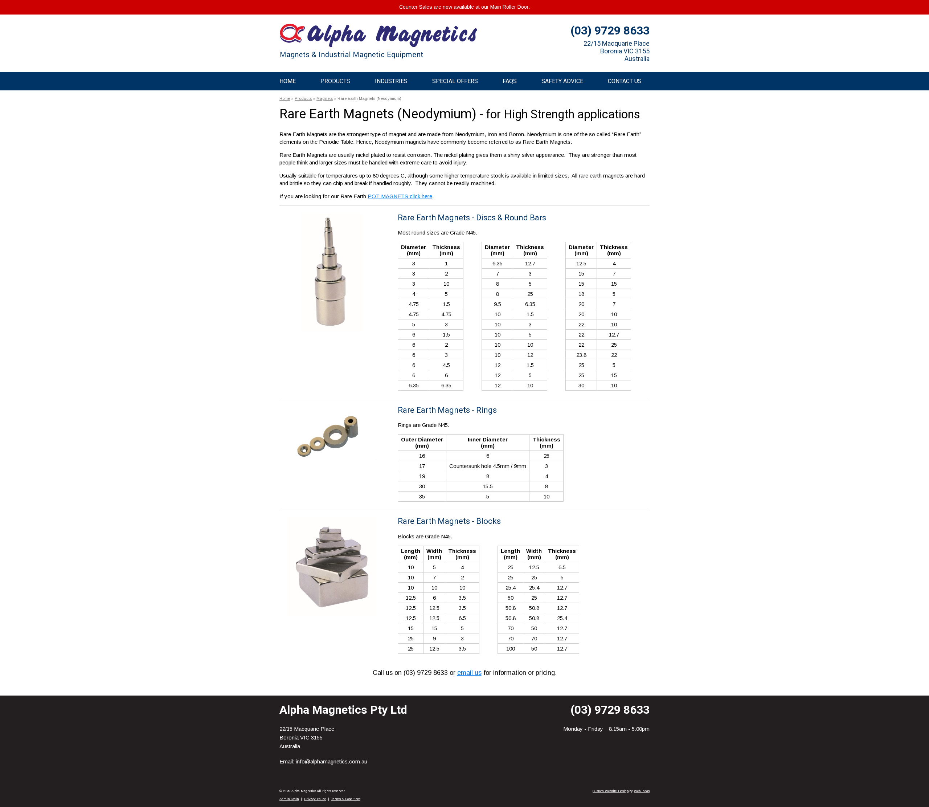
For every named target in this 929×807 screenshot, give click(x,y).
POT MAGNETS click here (400, 196)
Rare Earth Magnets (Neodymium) (369, 98)
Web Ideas (642, 791)
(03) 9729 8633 (610, 30)
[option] (331, 272)
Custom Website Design (611, 791)
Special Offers (455, 81)
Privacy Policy (315, 799)
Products (335, 81)
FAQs (510, 81)
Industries (391, 81)
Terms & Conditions (345, 799)
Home (287, 81)
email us (469, 672)
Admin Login (289, 799)
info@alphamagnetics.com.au (331, 761)
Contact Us (625, 81)
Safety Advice (562, 81)
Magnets (324, 98)
